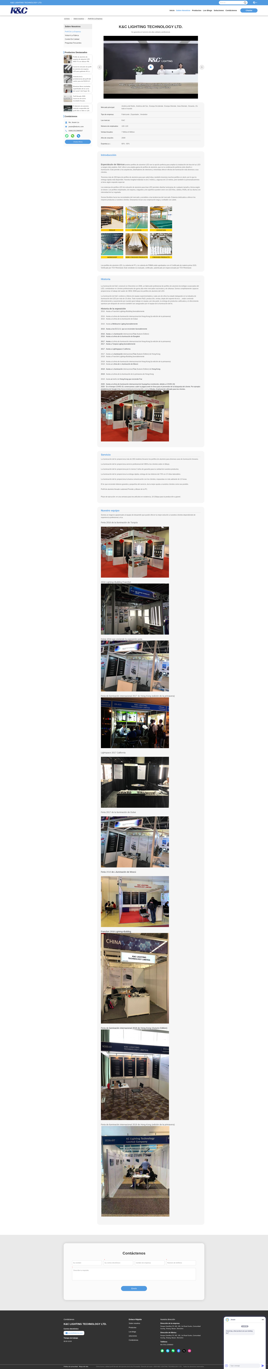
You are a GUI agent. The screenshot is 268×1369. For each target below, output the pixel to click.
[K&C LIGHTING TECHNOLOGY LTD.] (22, 10)
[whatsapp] (67, 137)
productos (196, 10)
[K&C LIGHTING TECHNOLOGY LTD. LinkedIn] (189, 1351)
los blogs (207, 10)
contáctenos (231, 10)
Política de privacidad (71, 1366)
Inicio (172, 10)
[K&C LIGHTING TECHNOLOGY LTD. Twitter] (184, 1351)
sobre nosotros (183, 10)
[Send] (262, 1365)
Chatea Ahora (77, 142)
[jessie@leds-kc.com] (168, 1351)
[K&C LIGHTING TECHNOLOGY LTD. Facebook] (178, 1351)
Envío (134, 1288)
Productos (132, 1327)
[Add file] (226, 1365)
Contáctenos (133, 1340)
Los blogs (132, 1332)
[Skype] (78, 137)
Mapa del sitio (83, 1366)
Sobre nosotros (79, 19)
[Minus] (263, 1319)
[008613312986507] (162, 1351)
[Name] (245, 2)
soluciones (219, 10)
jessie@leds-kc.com (76, 126)
